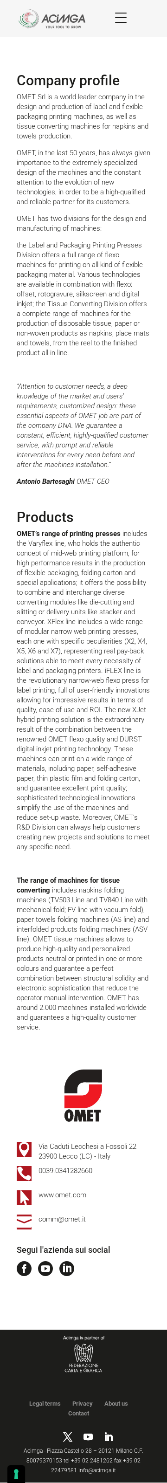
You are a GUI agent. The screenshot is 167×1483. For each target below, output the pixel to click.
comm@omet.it (62, 1219)
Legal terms (45, 1403)
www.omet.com (62, 1195)
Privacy (82, 1403)
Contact (78, 1413)
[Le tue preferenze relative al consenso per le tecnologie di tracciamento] (16, 1474)
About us (116, 1403)
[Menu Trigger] (121, 17)
